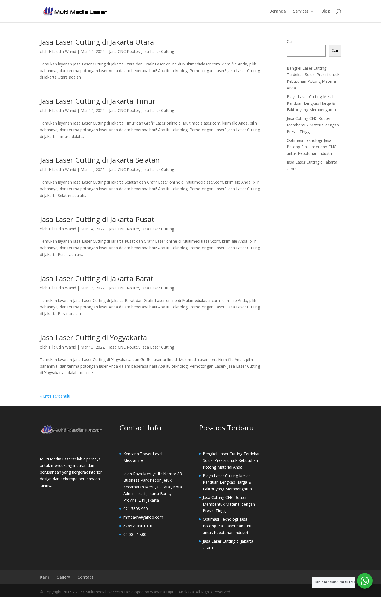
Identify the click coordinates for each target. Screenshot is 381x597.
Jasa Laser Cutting (157, 51)
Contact (85, 577)
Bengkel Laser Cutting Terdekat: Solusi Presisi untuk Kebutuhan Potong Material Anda (232, 460)
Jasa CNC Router (124, 51)
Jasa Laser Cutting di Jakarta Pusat (97, 219)
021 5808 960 (135, 508)
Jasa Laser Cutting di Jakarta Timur (97, 101)
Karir (44, 577)
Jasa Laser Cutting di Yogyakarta (93, 337)
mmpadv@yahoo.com (143, 517)
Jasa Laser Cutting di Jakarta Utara (97, 42)
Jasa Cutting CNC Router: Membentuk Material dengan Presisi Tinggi (313, 125)
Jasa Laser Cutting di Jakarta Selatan (100, 160)
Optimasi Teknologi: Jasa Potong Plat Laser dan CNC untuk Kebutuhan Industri (311, 147)
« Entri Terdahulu (55, 396)
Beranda (277, 11)
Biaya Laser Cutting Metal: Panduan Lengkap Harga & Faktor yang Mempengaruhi (312, 103)
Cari (290, 41)
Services (300, 11)
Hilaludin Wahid (62, 51)
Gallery (63, 577)
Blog (325, 11)
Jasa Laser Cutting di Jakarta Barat (96, 278)
